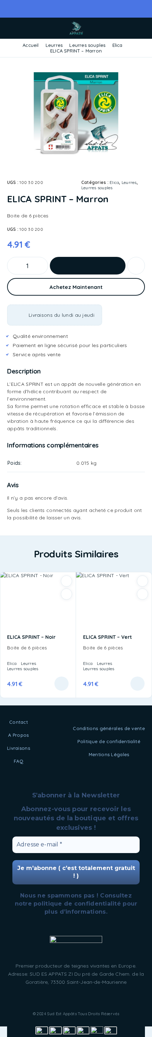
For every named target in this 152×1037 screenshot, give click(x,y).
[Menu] (15, 28)
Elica (117, 45)
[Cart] (142, 28)
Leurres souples (87, 45)
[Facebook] (76, 999)
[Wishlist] (136, 265)
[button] (61, 684)
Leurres (54, 45)
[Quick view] (66, 594)
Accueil (31, 45)
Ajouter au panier (87, 265)
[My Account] (130, 28)
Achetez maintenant (76, 287)
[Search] (119, 29)
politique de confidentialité (77, 903)
